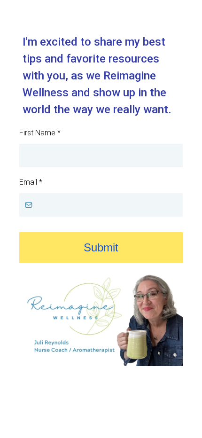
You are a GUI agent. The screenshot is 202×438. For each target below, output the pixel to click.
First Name (40, 132)
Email (30, 182)
